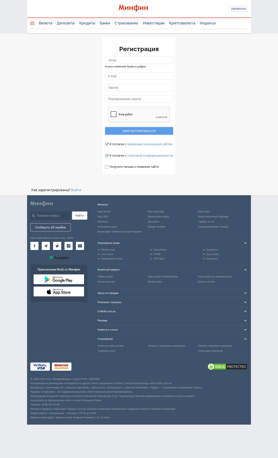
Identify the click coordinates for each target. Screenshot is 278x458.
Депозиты (66, 23)
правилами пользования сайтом (149, 144)
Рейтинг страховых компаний (215, 345)
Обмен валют (105, 276)
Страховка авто (106, 351)
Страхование (126, 23)
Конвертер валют (107, 226)
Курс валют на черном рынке (215, 276)
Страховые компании (210, 351)
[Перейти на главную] (139, 8)
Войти (76, 190)
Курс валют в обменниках (163, 276)
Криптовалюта (182, 23)
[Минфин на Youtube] (80, 246)
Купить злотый (206, 281)
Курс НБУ (102, 216)
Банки (105, 23)
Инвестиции (153, 23)
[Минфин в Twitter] (57, 246)
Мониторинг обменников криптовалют (119, 231)
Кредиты (87, 23)
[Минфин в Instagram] (69, 246)
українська (238, 8)
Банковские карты (158, 216)
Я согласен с (140, 144)
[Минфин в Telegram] (46, 246)
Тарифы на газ (206, 221)
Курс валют (104, 211)
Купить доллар (106, 281)
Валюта (45, 23)
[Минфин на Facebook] (34, 246)
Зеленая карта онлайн (110, 345)
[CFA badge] (82, 367)
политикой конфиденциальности (150, 155)
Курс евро (204, 211)
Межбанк (102, 221)
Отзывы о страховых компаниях (166, 345)
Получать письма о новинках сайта (134, 167)
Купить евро (155, 281)
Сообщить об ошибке (50, 227)
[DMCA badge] (227, 367)
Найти (79, 215)
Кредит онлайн (156, 226)
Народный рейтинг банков (213, 226)
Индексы (208, 23)
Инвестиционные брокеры (213, 216)
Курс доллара (156, 211)
